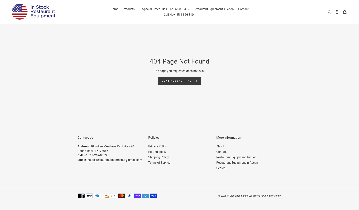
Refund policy (157, 152)
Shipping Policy (158, 157)
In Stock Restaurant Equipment (243, 195)
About (220, 146)
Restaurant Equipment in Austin (237, 162)
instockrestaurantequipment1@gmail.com (114, 160)
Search (220, 168)
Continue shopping (177, 80)
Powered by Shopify (270, 195)
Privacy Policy (157, 146)
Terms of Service (159, 162)
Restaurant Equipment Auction (236, 157)
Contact (221, 152)
